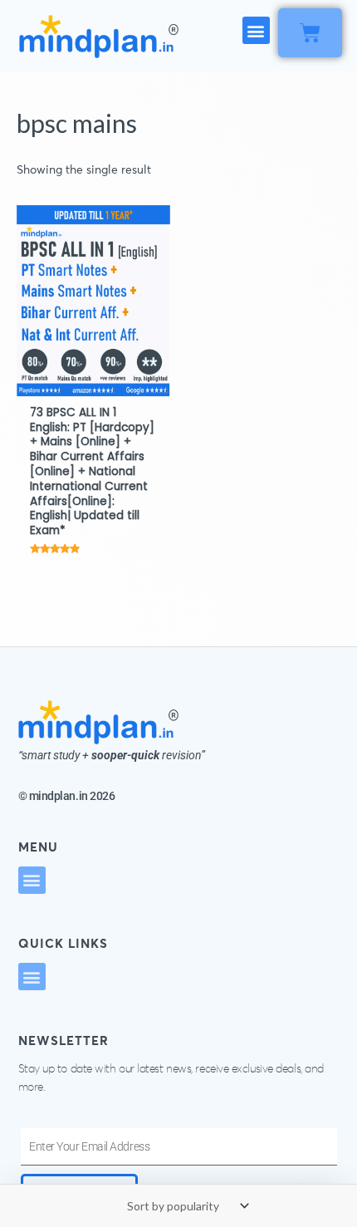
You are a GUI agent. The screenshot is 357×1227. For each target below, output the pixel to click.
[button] (256, 30)
